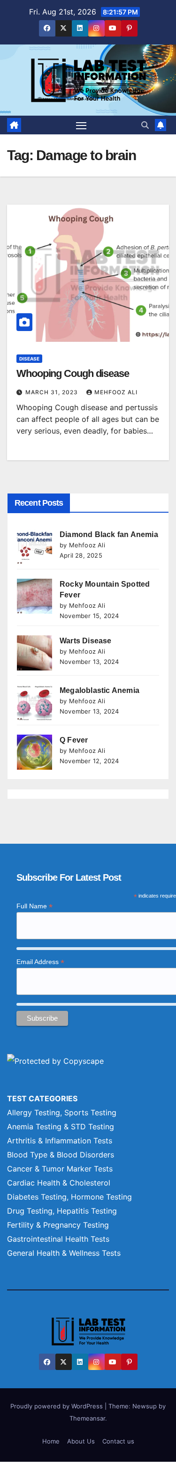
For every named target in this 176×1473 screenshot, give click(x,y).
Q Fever (74, 740)
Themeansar (87, 1418)
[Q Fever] (34, 752)
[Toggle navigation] (81, 125)
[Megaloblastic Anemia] (34, 702)
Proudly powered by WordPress (57, 1406)
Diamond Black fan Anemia (109, 534)
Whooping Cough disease (72, 373)
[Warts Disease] (34, 652)
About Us (81, 1441)
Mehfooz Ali (116, 392)
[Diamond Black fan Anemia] (34, 546)
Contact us (118, 1441)
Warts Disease (86, 641)
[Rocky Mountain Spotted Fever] (34, 596)
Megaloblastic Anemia (99, 690)
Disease (29, 358)
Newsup (144, 1406)
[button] (145, 125)
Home (51, 1441)
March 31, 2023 (52, 392)
